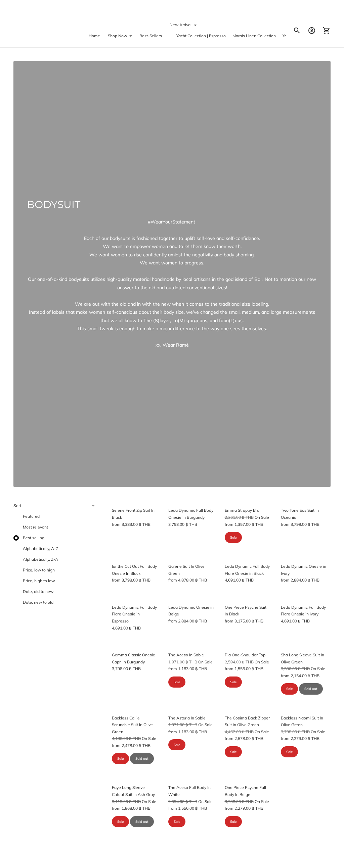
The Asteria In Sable (187, 717)
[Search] (297, 30)
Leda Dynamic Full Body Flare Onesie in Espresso (134, 614)
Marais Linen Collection (254, 35)
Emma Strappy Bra (242, 510)
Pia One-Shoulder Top (245, 654)
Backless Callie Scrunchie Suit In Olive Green (132, 724)
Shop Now (117, 35)
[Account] (311, 30)
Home (94, 35)
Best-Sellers (150, 35)
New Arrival (180, 24)
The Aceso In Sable (186, 654)
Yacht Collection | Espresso (201, 35)
